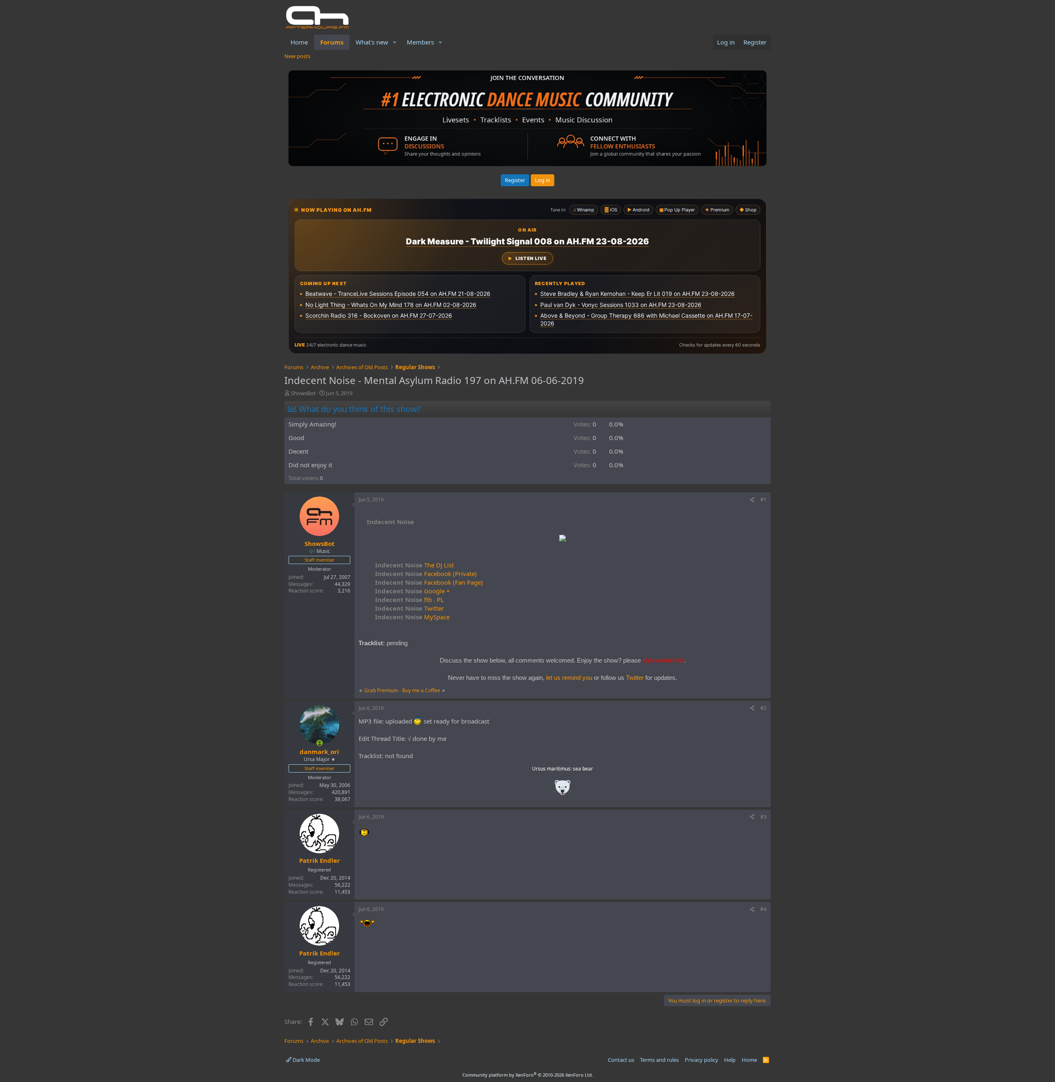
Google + (412, 591)
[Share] (752, 500)
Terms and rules (659, 1059)
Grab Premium (381, 690)
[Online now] (320, 743)
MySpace (412, 617)
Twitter (409, 608)
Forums (331, 42)
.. (562, 790)
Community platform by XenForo (527, 1075)
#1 (763, 499)
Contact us (621, 1059)
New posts (297, 56)
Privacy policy (701, 1059)
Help (730, 1059)
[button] (395, 42)
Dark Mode (305, 1059)
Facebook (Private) (426, 573)
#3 (763, 816)
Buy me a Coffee (421, 690)
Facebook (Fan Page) (429, 582)
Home (299, 42)
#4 (763, 909)
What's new (372, 42)
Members (420, 42)
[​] (563, 539)
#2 (763, 708)
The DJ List (414, 565)
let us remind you (569, 677)
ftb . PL (409, 599)
